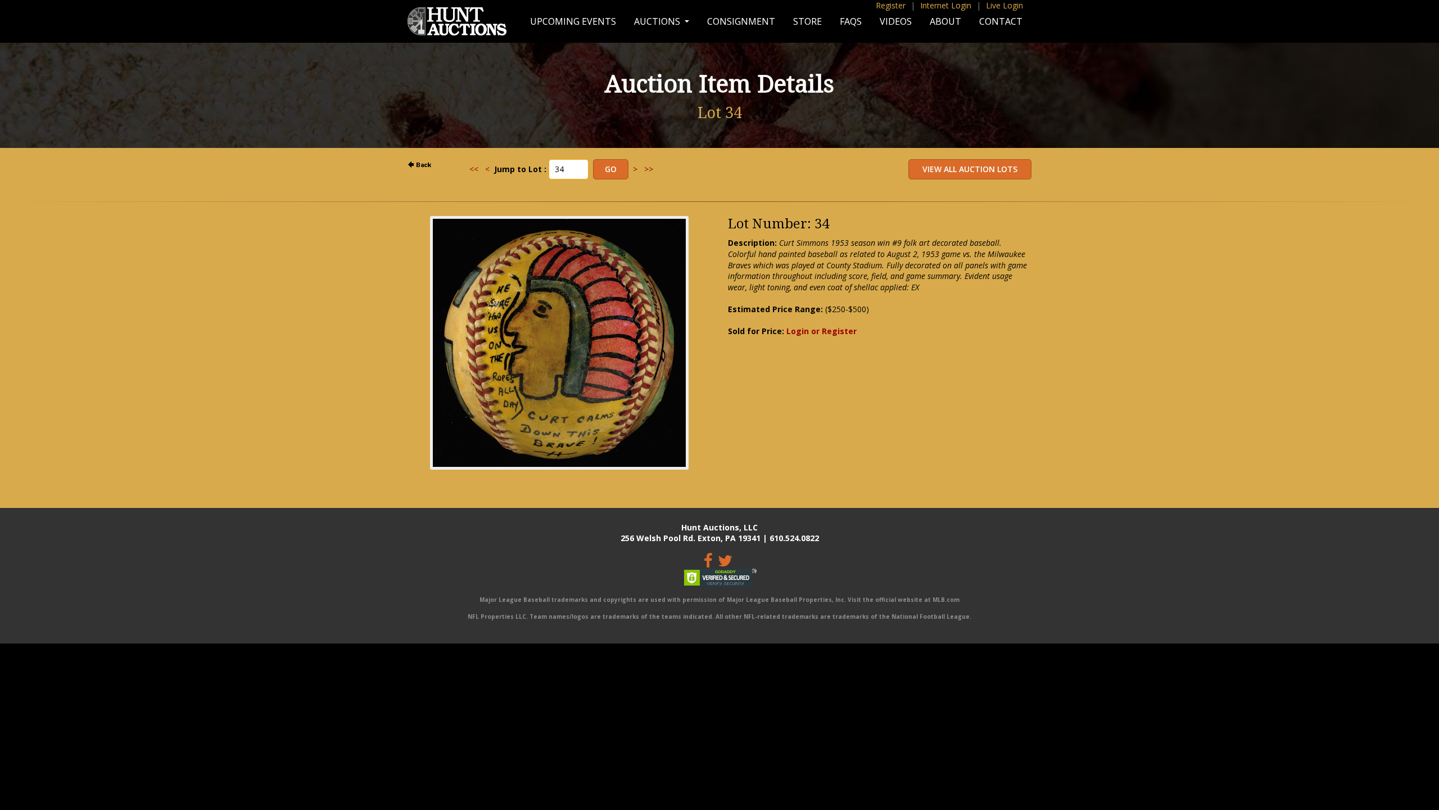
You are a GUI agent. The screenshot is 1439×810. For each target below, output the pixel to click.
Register (891, 5)
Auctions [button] (658, 21)
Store (807, 21)
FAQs (851, 21)
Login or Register (821, 331)
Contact (1000, 21)
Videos (896, 21)
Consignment (741, 21)
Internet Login (945, 5)
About (945, 21)
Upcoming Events (573, 21)
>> (648, 169)
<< (473, 169)
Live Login (1004, 5)
